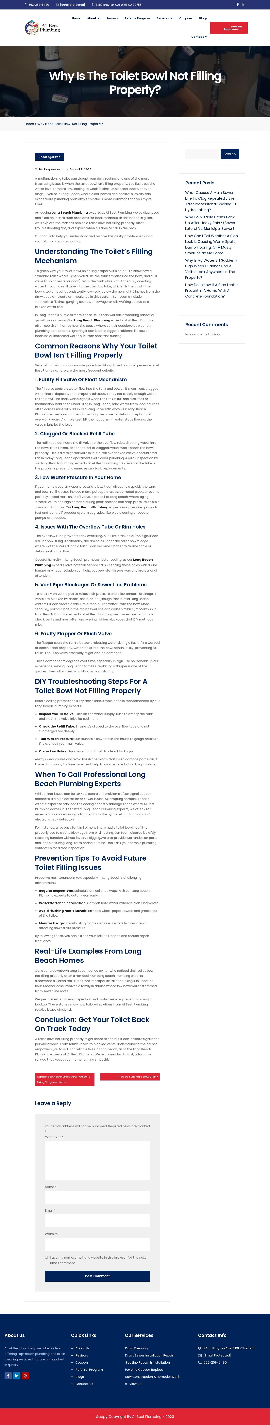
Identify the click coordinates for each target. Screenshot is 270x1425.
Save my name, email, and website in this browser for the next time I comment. (98, 1260)
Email (50, 1210)
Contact (197, 37)
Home (76, 18)
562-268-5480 (39, 5)
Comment (54, 1137)
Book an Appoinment (233, 28)
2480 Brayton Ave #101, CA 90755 (118, 5)
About (92, 18)
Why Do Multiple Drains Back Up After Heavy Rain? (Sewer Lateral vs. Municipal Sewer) (210, 223)
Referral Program (137, 18)
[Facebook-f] (8, 1375)
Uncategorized (49, 157)
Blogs (203, 18)
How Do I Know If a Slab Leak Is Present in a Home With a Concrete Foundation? (212, 290)
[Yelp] (25, 1375)
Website (51, 1234)
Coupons (186, 18)
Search (230, 154)
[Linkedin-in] (16, 1375)
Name (51, 1187)
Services (163, 18)
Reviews (112, 18)
